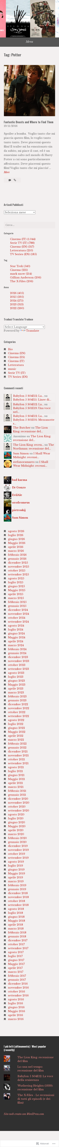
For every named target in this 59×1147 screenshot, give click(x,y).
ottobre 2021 (16, 759)
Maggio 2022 (16, 731)
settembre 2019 (18, 857)
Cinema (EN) (16, 353)
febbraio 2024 (17, 649)
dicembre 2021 (18, 751)
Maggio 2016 (16, 1011)
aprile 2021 (15, 783)
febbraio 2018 (17, 932)
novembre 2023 (18, 661)
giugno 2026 (16, 539)
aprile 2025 (15, 594)
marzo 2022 (16, 739)
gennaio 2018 (17, 936)
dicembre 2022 (18, 704)
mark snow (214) (21, 273)
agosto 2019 (16, 861)
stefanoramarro (24, 461)
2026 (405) (17, 293)
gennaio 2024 (17, 653)
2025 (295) (17, 296)
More (7, 172)
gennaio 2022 (17, 747)
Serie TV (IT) (16, 372)
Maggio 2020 (16, 826)
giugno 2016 (16, 1007)
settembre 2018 (18, 905)
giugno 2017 (16, 960)
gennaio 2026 (17, 558)
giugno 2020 (16, 822)
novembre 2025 (18, 566)
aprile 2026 (15, 546)
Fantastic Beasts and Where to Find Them (28, 122)
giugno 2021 (16, 775)
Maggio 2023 (16, 684)
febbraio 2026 (17, 554)
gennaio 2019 (17, 889)
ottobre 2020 (16, 806)
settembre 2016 (18, 995)
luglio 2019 (15, 865)
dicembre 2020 (18, 798)
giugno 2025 (16, 586)
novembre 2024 (18, 613)
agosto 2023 (16, 672)
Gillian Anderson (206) (25, 277)
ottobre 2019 (16, 853)
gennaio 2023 (17, 700)
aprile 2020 (15, 830)
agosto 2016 (16, 999)
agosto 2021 (16, 767)
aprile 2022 (15, 735)
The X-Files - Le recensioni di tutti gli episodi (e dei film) (35, 1098)
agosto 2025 (16, 578)
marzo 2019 (16, 881)
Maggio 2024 (16, 637)
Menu (29, 41)
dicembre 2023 (18, 657)
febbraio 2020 (17, 838)
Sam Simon (21, 453)
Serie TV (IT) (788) (22, 242)
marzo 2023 (16, 692)
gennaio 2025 (17, 605)
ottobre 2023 (16, 665)
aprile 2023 (15, 688)
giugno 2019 (16, 869)
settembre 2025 (18, 574)
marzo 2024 (16, 645)
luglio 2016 (15, 1003)
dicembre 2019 (18, 846)
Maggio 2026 (16, 543)
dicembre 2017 (17, 940)
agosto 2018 (16, 908)
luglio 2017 (15, 956)
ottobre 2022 (16, 712)
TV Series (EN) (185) (23, 254)
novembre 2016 (18, 987)
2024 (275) (16, 300)
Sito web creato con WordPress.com (24, 1114)
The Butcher (22, 427)
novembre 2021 (18, 755)
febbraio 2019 (17, 885)
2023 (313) (17, 304)
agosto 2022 (16, 720)
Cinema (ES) (16, 357)
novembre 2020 (18, 802)
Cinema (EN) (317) (22, 246)
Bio (10, 349)
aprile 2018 (15, 924)
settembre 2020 (18, 810)
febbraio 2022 (17, 743)
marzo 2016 (16, 1019)
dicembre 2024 (18, 609)
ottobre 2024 (16, 617)
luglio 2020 (15, 818)
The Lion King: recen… (28, 444)
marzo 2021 (16, 786)
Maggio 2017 (16, 964)
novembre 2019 (18, 849)
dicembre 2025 (18, 562)
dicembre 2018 (18, 893)
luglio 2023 (15, 676)
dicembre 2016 (18, 983)
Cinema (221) (19, 269)
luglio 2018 (15, 912)
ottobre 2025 (16, 570)
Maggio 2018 (16, 920)
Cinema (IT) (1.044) (23, 239)
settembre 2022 (18, 716)
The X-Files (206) (21, 281)
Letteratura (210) (21, 250)
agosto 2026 (16, 531)
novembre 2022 (18, 708)
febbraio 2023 (17, 696)
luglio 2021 (15, 771)
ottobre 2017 (16, 944)
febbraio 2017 (17, 975)
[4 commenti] (10, 180)
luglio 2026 (15, 535)
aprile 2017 (15, 967)
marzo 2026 (16, 550)
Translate (32, 330)
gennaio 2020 (17, 842)
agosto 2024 (16, 625)
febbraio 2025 (17, 602)
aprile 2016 (15, 1015)
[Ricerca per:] (29, 225)
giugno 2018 (16, 916)
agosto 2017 (16, 952)
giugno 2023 (16, 680)
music (12, 368)
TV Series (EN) (18, 376)
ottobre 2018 (16, 901)
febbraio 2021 (17, 790)
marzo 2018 (16, 928)
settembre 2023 (18, 668)
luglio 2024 (15, 629)
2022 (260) (17, 308)
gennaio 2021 (17, 794)
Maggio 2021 (16, 779)
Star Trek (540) (20, 266)
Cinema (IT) (16, 361)
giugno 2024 (16, 633)
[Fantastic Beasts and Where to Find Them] (15, 180)
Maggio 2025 (16, 590)
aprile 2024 (15, 641)
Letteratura (16, 365)
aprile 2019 (15, 877)
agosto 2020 (16, 814)
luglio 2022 (15, 724)
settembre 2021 (18, 763)
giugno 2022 (16, 727)
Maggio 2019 (16, 873)
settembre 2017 (18, 948)
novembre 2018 (18, 897)
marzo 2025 (16, 598)
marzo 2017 (15, 971)
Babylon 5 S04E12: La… (28, 395)
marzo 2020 (16, 834)
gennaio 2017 (17, 979)
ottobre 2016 (16, 991)
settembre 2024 (18, 621)
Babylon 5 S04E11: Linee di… (32, 399)
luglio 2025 (15, 582)
